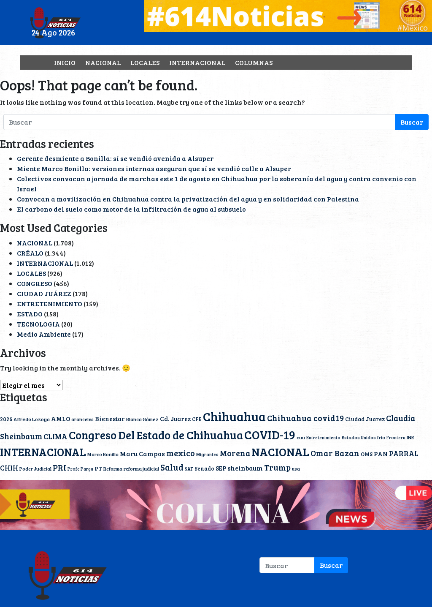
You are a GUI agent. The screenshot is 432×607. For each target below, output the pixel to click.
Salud (172, 467)
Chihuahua (234, 416)
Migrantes (207, 454)
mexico (180, 453)
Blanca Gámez (142, 419)
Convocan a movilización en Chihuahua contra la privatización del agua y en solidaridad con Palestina (188, 198)
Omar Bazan (334, 452)
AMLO (60, 418)
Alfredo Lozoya (32, 419)
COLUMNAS (254, 62)
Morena (235, 453)
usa (296, 468)
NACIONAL (103, 62)
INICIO (65, 62)
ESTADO (30, 313)
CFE (197, 419)
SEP (221, 468)
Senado (204, 468)
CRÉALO (30, 252)
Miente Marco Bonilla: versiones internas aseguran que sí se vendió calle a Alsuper (154, 168)
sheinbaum (245, 467)
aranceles (82, 419)
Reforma (112, 468)
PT (98, 468)
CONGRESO (34, 283)
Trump (277, 467)
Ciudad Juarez (365, 419)
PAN (381, 453)
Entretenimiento (323, 438)
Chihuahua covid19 (305, 417)
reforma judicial (141, 468)
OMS (367, 454)
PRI (59, 467)
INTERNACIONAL (197, 62)
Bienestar (110, 418)
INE (410, 437)
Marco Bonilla (103, 454)
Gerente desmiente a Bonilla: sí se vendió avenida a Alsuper (115, 158)
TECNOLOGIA (38, 323)
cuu (301, 437)
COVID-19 (269, 435)
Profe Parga (80, 469)
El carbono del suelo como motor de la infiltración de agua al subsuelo (131, 208)
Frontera (395, 438)
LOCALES (144, 62)
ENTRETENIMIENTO (49, 303)
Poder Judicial (35, 468)
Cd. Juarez (175, 418)
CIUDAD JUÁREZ (44, 293)
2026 (6, 419)
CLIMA (55, 436)
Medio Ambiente (44, 333)
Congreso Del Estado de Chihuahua (156, 434)
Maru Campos (142, 453)
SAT (189, 469)
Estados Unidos (359, 437)
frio (381, 437)
